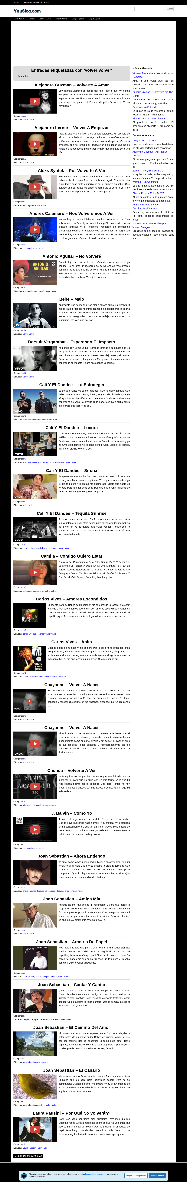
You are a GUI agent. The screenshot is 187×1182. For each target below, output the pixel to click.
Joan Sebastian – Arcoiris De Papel (71, 941)
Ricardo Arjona (61, 19)
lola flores (27, 805)
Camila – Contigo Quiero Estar (71, 556)
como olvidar (28, 976)
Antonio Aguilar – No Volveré (71, 256)
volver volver (28, 120)
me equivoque (50, 548)
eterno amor (39, 420)
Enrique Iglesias (77, 19)
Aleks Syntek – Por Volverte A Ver (71, 170)
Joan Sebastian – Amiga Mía (71, 899)
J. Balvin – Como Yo (71, 813)
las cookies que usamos (95, 1174)
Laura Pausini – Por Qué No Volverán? (71, 1113)
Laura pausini (29, 1148)
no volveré (27, 248)
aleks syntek (28, 205)
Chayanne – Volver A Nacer (71, 684)
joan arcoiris (51, 976)
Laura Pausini (19, 19)
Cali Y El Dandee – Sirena (71, 470)
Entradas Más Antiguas (28, 1155)
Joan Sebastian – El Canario (71, 1070)
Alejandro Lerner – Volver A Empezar (71, 127)
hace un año (40, 976)
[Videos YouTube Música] (27, 15)
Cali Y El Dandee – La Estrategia (71, 384)
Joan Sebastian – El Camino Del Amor (71, 1027)
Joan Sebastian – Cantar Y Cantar (71, 984)
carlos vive (28, 634)
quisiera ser (39, 591)
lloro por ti (49, 462)
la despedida (28, 291)
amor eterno (28, 420)
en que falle (39, 548)
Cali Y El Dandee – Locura (71, 427)
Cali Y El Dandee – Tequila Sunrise (72, 513)
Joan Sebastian (45, 19)
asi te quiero (28, 591)
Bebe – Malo (71, 299)
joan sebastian (41, 1019)
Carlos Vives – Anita (71, 641)
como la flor (28, 548)
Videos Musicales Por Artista (36, 2)
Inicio (16, 2)
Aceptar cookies (157, 1176)
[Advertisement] (93, 42)
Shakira (32, 19)
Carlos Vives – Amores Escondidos (71, 599)
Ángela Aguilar (94, 19)
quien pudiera (38, 805)
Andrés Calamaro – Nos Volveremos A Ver (71, 213)
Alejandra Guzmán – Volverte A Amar (71, 85)
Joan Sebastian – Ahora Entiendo (71, 856)
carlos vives (38, 634)
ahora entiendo (29, 891)
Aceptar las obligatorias (136, 1176)
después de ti (42, 891)
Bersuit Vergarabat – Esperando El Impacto (71, 342)
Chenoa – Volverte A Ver (71, 770)
